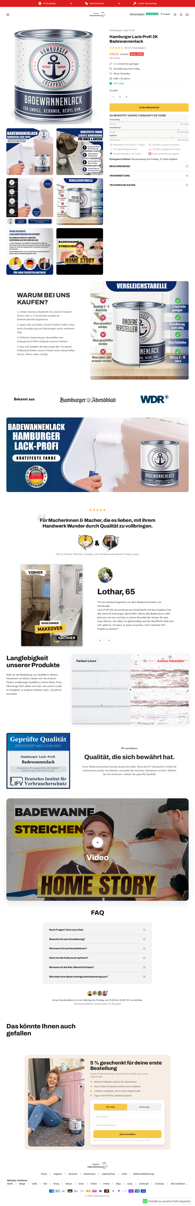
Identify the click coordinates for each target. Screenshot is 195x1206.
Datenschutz (108, 1174)
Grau (130, 1183)
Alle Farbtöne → (179, 1183)
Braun (69, 1183)
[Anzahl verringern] (113, 97)
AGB (124, 1174)
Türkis (93, 1183)
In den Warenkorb (149, 107)
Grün (81, 1183)
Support (57, 1174)
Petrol (106, 1183)
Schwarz (159, 1183)
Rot (45, 1183)
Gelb (34, 1183)
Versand (72, 1174)
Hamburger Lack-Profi (121, 30)
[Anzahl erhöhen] (126, 97)
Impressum (89, 1174)
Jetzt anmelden (127, 1134)
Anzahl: (113, 90)
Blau (118, 1183)
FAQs (44, 1174)
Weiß (10, 1183)
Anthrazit (144, 1183)
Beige (22, 1183)
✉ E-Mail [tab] (110, 1107)
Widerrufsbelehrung (143, 1174)
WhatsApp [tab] (144, 1107)
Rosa (56, 1183)
